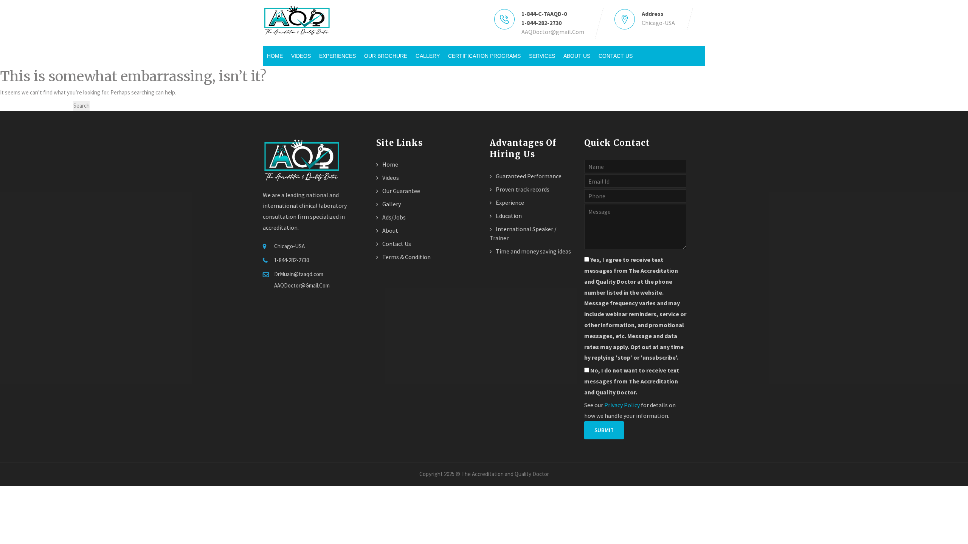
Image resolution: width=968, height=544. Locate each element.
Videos (301, 56)
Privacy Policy (622, 405)
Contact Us (616, 56)
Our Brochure (385, 56)
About (389, 230)
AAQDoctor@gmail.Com (552, 32)
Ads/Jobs (393, 217)
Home (275, 56)
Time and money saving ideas (533, 251)
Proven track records (522, 189)
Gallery (428, 56)
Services (542, 56)
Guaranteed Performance (528, 176)
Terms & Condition (406, 257)
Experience (509, 202)
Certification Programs (484, 56)
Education (508, 215)
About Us (576, 56)
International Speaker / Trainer (523, 233)
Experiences (337, 56)
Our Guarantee (400, 191)
